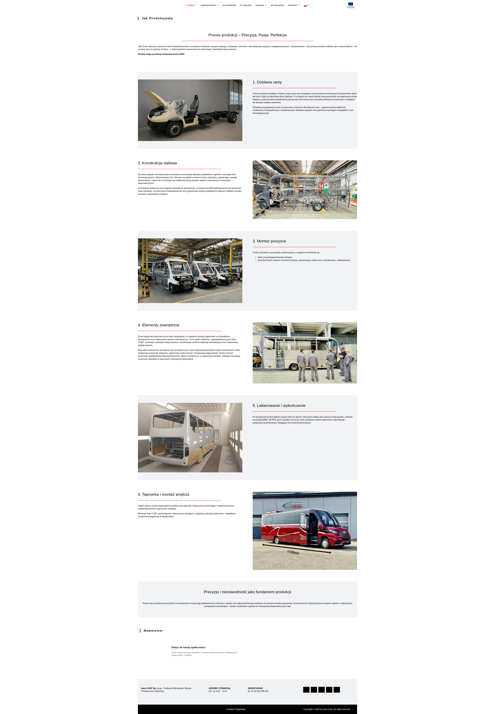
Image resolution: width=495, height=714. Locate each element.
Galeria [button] (260, 5)
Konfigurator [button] (208, 5)
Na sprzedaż (229, 5)
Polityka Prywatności (236, 709)
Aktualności (277, 5)
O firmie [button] (189, 5)
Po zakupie (246, 5)
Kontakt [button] (292, 5)
